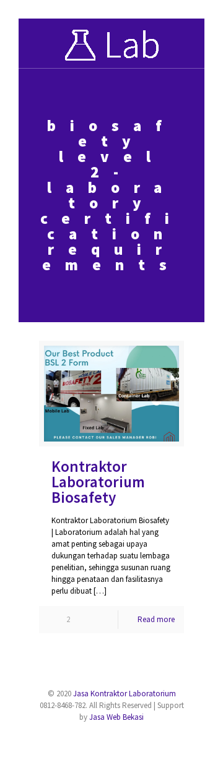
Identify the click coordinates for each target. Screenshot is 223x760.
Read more (156, 619)
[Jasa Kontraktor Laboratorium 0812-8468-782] (111, 43)
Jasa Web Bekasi (116, 717)
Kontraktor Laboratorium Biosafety (98, 481)
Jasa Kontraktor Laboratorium (124, 693)
